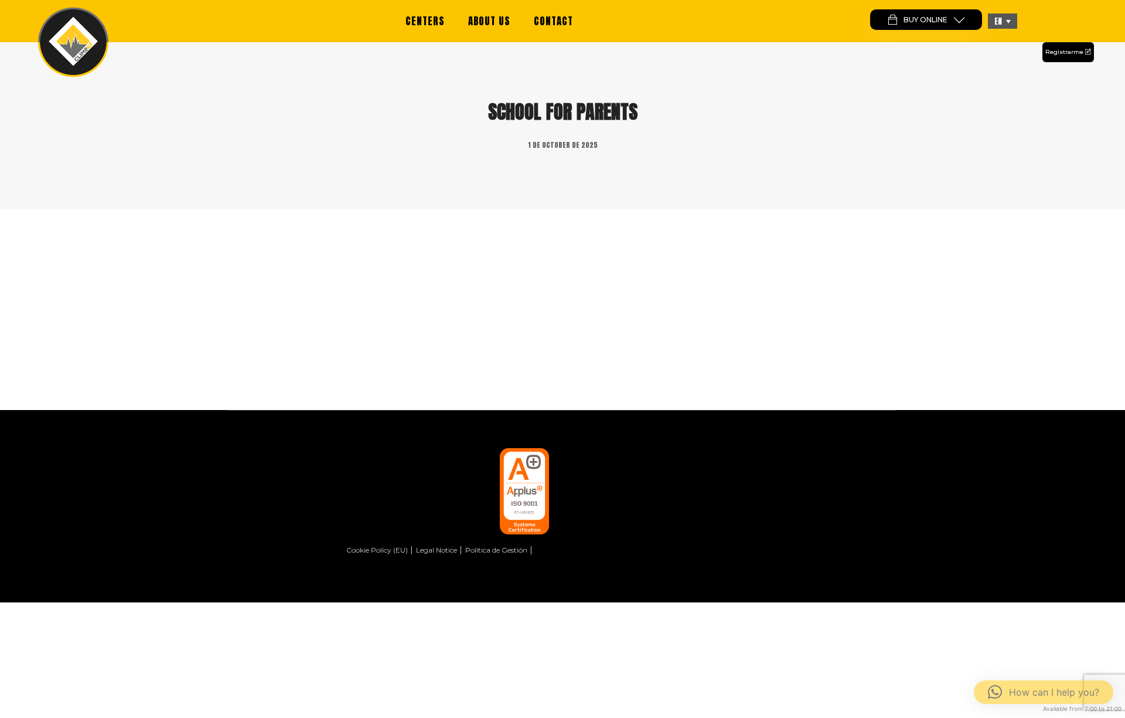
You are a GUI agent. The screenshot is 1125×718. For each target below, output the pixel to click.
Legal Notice (436, 550)
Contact (553, 21)
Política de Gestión (496, 550)
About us (489, 21)
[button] (1002, 21)
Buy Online (925, 19)
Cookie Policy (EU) (377, 550)
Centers (425, 21)
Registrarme (1065, 52)
